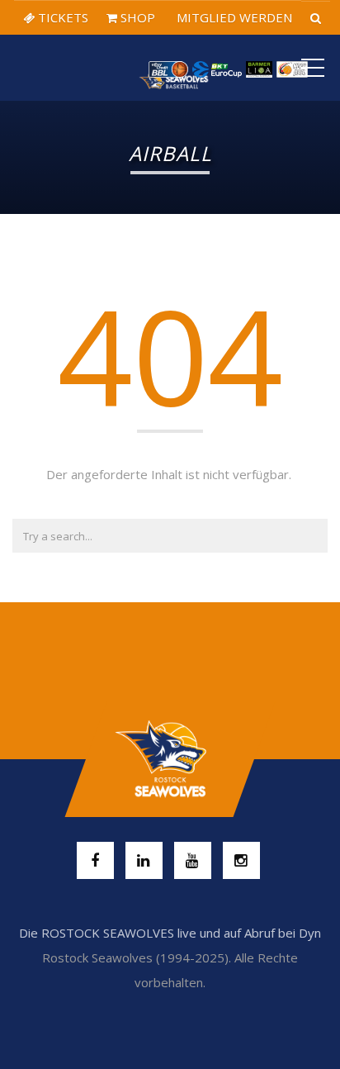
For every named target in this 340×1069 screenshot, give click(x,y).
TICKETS (61, 17)
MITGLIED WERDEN (232, 17)
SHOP (136, 17)
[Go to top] (169, 759)
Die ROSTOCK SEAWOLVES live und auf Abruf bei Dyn (170, 932)
